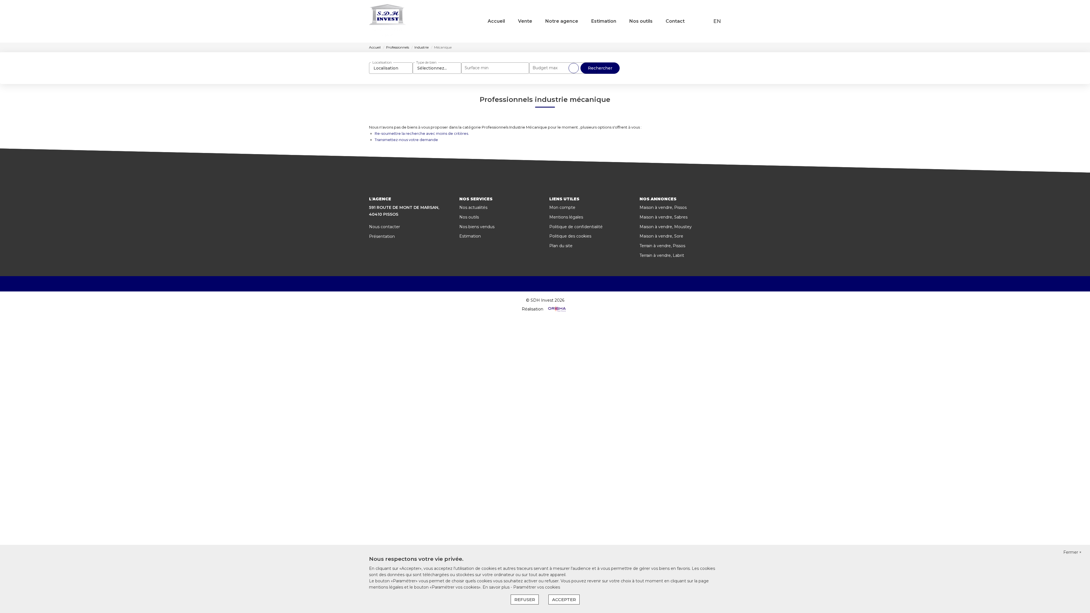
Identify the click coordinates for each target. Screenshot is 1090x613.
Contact (675, 21)
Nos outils (641, 21)
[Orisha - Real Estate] (556, 309)
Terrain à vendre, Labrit (662, 255)
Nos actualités (473, 207)
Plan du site (561, 245)
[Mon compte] (706, 21)
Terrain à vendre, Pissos (662, 245)
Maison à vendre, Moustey (666, 226)
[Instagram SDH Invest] (553, 283)
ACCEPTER (564, 599)
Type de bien (426, 62)
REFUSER (524, 599)
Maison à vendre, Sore (661, 236)
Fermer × (1072, 552)
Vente (525, 21)
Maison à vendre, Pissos (663, 207)
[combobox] (390, 68)
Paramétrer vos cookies (536, 587)
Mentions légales (566, 217)
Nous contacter (384, 226)
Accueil (496, 21)
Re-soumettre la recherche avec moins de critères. (422, 133)
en (717, 21)
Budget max (545, 67)
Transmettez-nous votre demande (406, 139)
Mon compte (562, 207)
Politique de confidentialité (576, 226)
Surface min (477, 67)
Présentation (382, 236)
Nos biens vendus (476, 226)
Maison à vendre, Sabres (663, 217)
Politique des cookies (570, 236)
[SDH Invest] (387, 21)
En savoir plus (497, 587)
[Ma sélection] (698, 21)
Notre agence (561, 21)
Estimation (603, 21)
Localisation (382, 62)
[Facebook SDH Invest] (537, 283)
